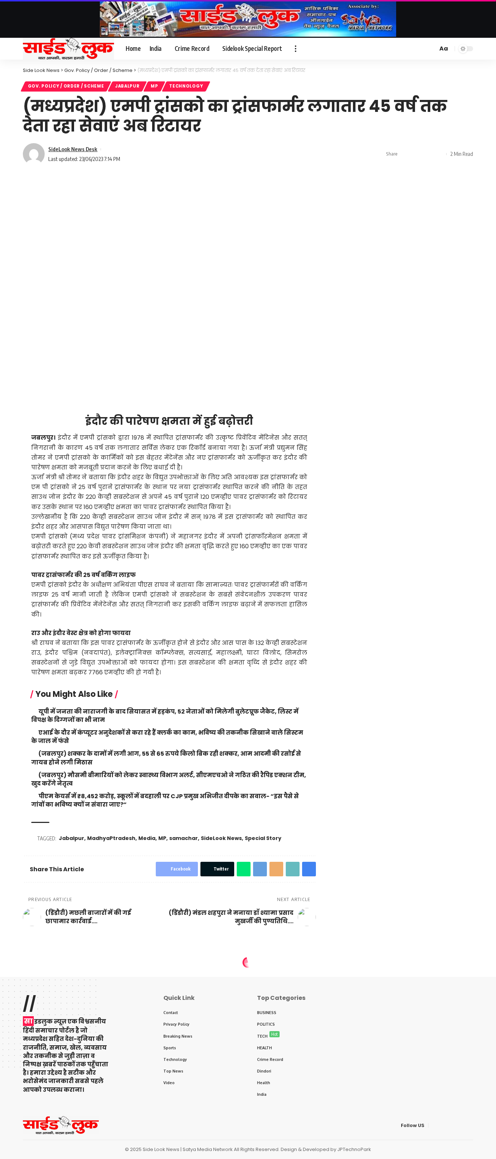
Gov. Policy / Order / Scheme (66, 86)
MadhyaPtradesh (111, 838)
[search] (431, 49)
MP (154, 86)
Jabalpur (127, 86)
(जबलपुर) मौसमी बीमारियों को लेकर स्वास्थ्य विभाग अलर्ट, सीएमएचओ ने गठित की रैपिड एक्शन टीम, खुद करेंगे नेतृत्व (168, 779)
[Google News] (403, 48)
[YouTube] (395, 48)
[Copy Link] (428, 154)
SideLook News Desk (72, 149)
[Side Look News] (68, 49)
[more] (295, 49)
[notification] (421, 48)
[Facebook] (379, 48)
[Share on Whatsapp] (244, 869)
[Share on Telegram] (260, 869)
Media (146, 838)
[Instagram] (411, 48)
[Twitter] (387, 48)
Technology (186, 86)
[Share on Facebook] (405, 154)
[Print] (439, 154)
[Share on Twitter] (416, 154)
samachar (183, 838)
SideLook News (221, 838)
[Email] (276, 869)
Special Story (263, 838)
